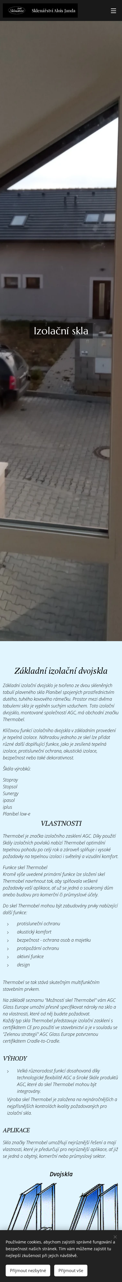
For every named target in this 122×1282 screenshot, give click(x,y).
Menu (113, 10)
